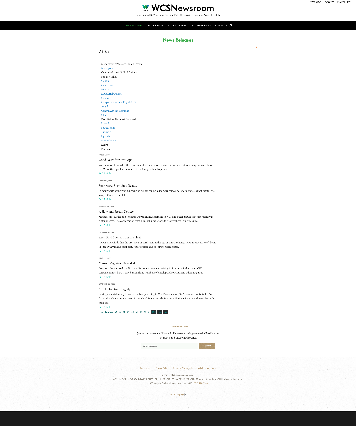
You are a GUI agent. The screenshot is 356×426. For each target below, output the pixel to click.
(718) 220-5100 (201, 383)
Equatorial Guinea (111, 93)
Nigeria (105, 89)
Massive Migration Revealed (117, 263)
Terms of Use (145, 368)
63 (145, 312)
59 (128, 312)
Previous (109, 312)
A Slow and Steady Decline (116, 212)
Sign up (207, 346)
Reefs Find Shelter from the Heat (120, 237)
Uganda (105, 136)
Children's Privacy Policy (182, 368)
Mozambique (108, 140)
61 (137, 312)
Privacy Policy (162, 368)
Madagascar (107, 68)
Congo (105, 98)
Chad (104, 115)
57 (120, 312)
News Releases (135, 25)
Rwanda (105, 123)
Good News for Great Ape (115, 160)
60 (132, 312)
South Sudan (108, 127)
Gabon (105, 81)
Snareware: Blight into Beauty (118, 186)
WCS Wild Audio (201, 25)
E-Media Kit (343, 2)
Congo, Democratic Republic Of (119, 102)
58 (124, 312)
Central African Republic (115, 110)
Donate (329, 2)
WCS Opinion (155, 25)
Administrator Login (207, 368)
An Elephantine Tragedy (114, 289)
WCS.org (316, 2)
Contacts (221, 25)
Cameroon (107, 85)
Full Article (105, 173)
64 (149, 312)
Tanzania (106, 132)
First (101, 312)
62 (141, 312)
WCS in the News (177, 25)
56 (116, 312)
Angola (105, 106)
